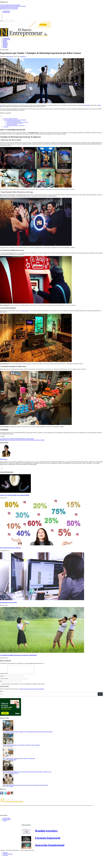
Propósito (5, 40)
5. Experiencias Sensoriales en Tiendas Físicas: (15, 125)
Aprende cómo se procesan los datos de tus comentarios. (31, 689)
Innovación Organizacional (49, 845)
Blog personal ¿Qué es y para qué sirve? (9, 8)
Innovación (5, 44)
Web (1, 681)
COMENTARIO (4, 673)
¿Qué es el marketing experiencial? (11, 118)
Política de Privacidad (7, 854)
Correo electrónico (4, 678)
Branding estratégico (46, 830)
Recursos (5, 46)
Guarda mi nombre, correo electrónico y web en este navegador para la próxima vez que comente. (23, 684)
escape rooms (24, 310)
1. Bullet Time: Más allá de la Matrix (14, 121)
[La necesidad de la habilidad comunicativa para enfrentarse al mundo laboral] (42, 652)
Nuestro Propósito (7, 819)
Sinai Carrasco (9, 56)
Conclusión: (6, 126)
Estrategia (5, 41)
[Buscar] (100, 694)
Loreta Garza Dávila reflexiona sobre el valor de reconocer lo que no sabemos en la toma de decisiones (25, 785)
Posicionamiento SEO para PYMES (8, 602)
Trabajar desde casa (14, 773)
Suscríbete (5, 47)
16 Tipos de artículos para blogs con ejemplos (10, 4)
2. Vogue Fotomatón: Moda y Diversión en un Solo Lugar (17, 122)
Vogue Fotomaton (86, 105)
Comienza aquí (6, 38)
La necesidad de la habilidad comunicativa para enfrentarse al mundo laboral (18, 655)
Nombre (2, 676)
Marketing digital (13, 759)
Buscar (1, 691)
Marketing (5, 42)
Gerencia (12, 733)
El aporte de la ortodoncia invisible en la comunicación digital (14, 495)
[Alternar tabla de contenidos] (1, 116)
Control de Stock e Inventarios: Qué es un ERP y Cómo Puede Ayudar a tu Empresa (21, 745)
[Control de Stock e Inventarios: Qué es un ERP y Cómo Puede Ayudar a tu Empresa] (8, 743)
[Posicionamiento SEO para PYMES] (42, 599)
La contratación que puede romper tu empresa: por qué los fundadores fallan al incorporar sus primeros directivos (28, 731)
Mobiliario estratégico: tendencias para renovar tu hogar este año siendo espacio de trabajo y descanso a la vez (27, 771)
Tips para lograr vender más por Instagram (10, 547)
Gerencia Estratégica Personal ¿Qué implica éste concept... (13, 6)
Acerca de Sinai (6, 818)
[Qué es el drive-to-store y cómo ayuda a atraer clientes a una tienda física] (8, 757)
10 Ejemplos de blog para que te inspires (9, 7)
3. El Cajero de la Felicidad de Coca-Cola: (14, 123)
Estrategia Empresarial (47, 837)
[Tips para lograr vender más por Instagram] (42, 545)
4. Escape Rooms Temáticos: (12, 124)
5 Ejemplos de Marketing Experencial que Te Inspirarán (15, 119)
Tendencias (5, 45)
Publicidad (5, 852)
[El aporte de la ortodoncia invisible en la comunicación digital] (15, 492)
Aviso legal (5, 855)
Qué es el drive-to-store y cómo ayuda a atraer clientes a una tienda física (19, 758)
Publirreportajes (6, 12)
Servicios (5, 820)
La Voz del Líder (6, 11)
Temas (11, 746)
